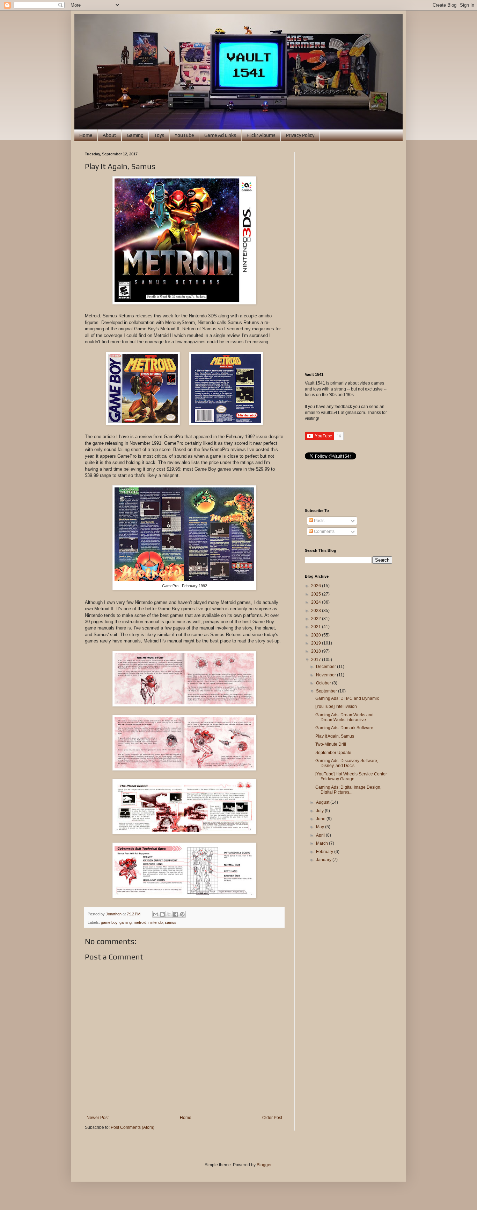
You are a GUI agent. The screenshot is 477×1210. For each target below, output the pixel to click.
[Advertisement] (348, 257)
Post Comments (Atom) (132, 1127)
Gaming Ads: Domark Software (344, 727)
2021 (316, 626)
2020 (316, 635)
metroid (140, 922)
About (109, 135)
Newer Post (98, 1117)
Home (85, 135)
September (327, 691)
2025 (316, 594)
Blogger (264, 1164)
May (320, 826)
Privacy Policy (300, 135)
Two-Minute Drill (330, 744)
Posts (318, 520)
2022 (316, 618)
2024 (316, 602)
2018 (316, 651)
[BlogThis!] (162, 914)
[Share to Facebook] (175, 914)
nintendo (155, 922)
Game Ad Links (220, 135)
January (324, 859)
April (321, 835)
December (326, 666)
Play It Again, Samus (334, 736)
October (324, 683)
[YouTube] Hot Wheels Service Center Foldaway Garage (351, 776)
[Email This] (155, 914)
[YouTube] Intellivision (336, 706)
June (321, 818)
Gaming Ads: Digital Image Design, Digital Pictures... (348, 790)
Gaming (135, 135)
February (325, 851)
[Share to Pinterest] (182, 914)
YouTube (184, 135)
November (326, 675)
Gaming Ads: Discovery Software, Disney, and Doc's (346, 763)
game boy (109, 922)
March (322, 843)
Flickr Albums (261, 135)
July (320, 810)
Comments (324, 531)
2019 (316, 643)
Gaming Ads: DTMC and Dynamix (347, 698)
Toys (159, 135)
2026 (316, 585)
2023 (316, 610)
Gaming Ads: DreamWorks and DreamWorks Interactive (344, 717)
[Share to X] (169, 914)
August (323, 802)
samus (170, 922)
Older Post (272, 1117)
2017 (316, 659)
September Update (333, 752)
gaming (125, 922)
